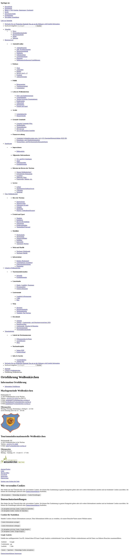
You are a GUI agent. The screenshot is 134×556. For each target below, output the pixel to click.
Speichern (10, 550)
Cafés (18, 298)
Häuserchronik (21, 116)
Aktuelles (8, 29)
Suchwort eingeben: (11, 26)
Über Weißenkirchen (11, 194)
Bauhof (18, 71)
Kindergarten (20, 101)
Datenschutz (4, 478)
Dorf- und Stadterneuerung (24, 96)
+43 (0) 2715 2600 (12, 444)
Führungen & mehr (22, 205)
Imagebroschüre (21, 324)
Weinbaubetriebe (21, 311)
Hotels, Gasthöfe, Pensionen (25, 285)
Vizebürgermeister (22, 86)
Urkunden (19, 190)
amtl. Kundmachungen (23, 49)
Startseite (7, 369)
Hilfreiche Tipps (21, 177)
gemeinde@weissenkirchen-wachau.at (18, 400)
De (16, 24)
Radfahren (19, 220)
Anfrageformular (21, 77)
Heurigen (19, 307)
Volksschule (20, 103)
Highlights (19, 209)
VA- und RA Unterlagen (24, 159)
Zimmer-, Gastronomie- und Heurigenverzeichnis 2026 (33, 322)
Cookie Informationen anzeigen (10, 522)
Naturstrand (20, 223)
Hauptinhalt (8, 6)
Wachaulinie (20, 236)
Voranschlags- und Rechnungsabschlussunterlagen (32, 142)
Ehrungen (19, 58)
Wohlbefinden (20, 125)
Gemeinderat (20, 88)
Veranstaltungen (21, 127)
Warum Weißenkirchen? (23, 172)
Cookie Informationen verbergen (11, 526)
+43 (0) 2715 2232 (12, 398)
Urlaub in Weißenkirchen (12, 268)
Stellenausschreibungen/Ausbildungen (28, 60)
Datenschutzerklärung (33, 491)
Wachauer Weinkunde (23, 251)
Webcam (15, 38)
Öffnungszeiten (21, 162)
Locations (19, 175)
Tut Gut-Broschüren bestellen (25, 130)
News (14, 31)
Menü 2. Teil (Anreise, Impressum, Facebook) (19, 10)
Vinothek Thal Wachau (23, 313)
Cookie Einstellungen (34, 495)
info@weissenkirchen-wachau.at (16, 446)
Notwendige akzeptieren (19, 495)
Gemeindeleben (21, 97)
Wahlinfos (19, 53)
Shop (18, 342)
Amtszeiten (19, 69)
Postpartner (19, 266)
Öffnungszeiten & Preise (24, 339)
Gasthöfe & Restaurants (23, 296)
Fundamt (19, 75)
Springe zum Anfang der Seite (10, 481)
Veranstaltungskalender (20, 33)
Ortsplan (19, 321)
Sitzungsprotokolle (22, 51)
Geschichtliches (21, 360)
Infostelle (19, 275)
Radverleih (19, 242)
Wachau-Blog (5, 473)
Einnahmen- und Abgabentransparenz (28, 140)
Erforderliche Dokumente (24, 174)
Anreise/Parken (5, 469)
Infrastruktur (20, 104)
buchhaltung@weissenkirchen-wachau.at (18, 402)
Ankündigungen (21, 48)
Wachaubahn (20, 235)
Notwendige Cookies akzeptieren (24, 550)
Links (2, 471)
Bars (17, 300)
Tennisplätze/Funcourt (23, 227)
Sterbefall (19, 192)
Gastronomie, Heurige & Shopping (27, 326)
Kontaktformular (21, 164)
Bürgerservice (9, 40)
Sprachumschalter (10, 14)
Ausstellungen (20, 341)
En (44, 24)
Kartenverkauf (20, 352)
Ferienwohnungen (22, 289)
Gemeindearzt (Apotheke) (24, 262)
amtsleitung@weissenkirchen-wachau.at (17, 404)
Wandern (19, 218)
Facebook (4, 474)
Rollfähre (19, 240)
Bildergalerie (20, 151)
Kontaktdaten (9, 15)
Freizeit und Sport (22, 106)
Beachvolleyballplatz (22, 222)
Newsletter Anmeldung (12, 17)
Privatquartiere (21, 287)
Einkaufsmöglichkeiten (23, 264)
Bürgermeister (20, 84)
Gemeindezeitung (21, 56)
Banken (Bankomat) (22, 261)
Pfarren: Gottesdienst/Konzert (25, 210)
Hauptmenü (8, 8)
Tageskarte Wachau (22, 243)
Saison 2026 (20, 350)
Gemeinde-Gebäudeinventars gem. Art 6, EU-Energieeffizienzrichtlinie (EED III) (41, 138)
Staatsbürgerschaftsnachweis (25, 188)
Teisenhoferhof (9, 331)
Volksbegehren (21, 55)
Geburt (18, 187)
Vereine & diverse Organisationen (26, 99)
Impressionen (20, 202)
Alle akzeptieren (6, 495)
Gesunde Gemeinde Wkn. (24, 123)
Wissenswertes (21, 203)
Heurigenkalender (18, 34)
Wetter (15, 36)
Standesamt (8, 143)
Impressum (4, 476)
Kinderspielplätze (21, 225)
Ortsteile (19, 207)
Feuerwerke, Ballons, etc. (24, 179)
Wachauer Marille (21, 253)
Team (18, 68)
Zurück (3, 550)
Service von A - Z (21, 73)
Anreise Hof (20, 361)
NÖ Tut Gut (20, 129)
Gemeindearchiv (21, 114)
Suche (7, 12)
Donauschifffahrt (21, 238)
